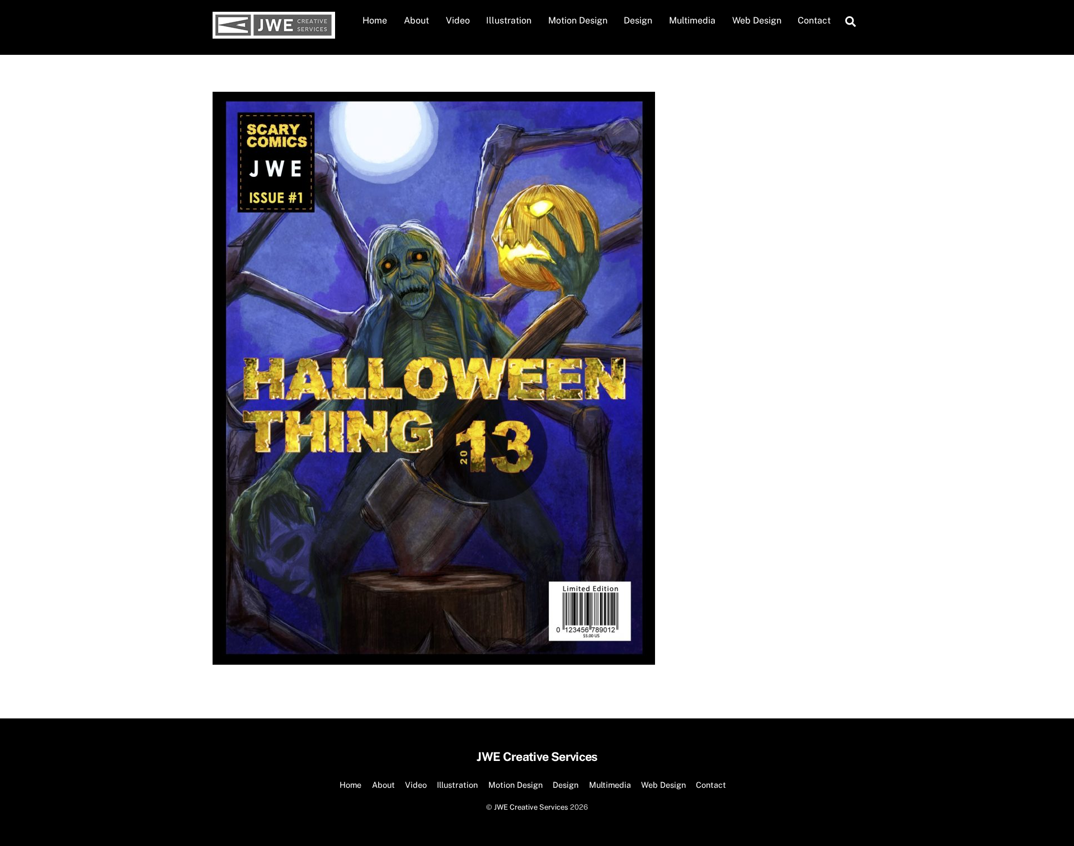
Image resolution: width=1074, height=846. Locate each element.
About (416, 20)
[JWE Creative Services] (274, 33)
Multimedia (692, 20)
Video (458, 20)
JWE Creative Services (531, 807)
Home (374, 20)
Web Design (756, 20)
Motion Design (577, 20)
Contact (814, 20)
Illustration (508, 20)
